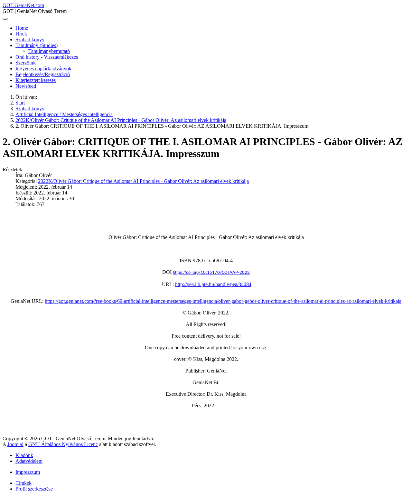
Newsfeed (25, 86)
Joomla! (15, 444)
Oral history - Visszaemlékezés (46, 57)
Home (21, 28)
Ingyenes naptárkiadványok (43, 68)
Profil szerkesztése (34, 489)
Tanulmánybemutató (49, 51)
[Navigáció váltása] (5, 19)
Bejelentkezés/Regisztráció (42, 74)
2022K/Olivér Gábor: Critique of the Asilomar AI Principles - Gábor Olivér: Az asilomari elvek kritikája (143, 181)
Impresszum (27, 472)
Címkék (23, 483)
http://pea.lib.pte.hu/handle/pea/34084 (213, 284)
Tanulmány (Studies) (36, 45)
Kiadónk (24, 455)
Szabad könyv (29, 39)
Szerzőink (25, 62)
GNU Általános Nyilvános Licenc (63, 444)
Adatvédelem (28, 461)
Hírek (21, 33)
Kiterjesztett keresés (35, 80)
